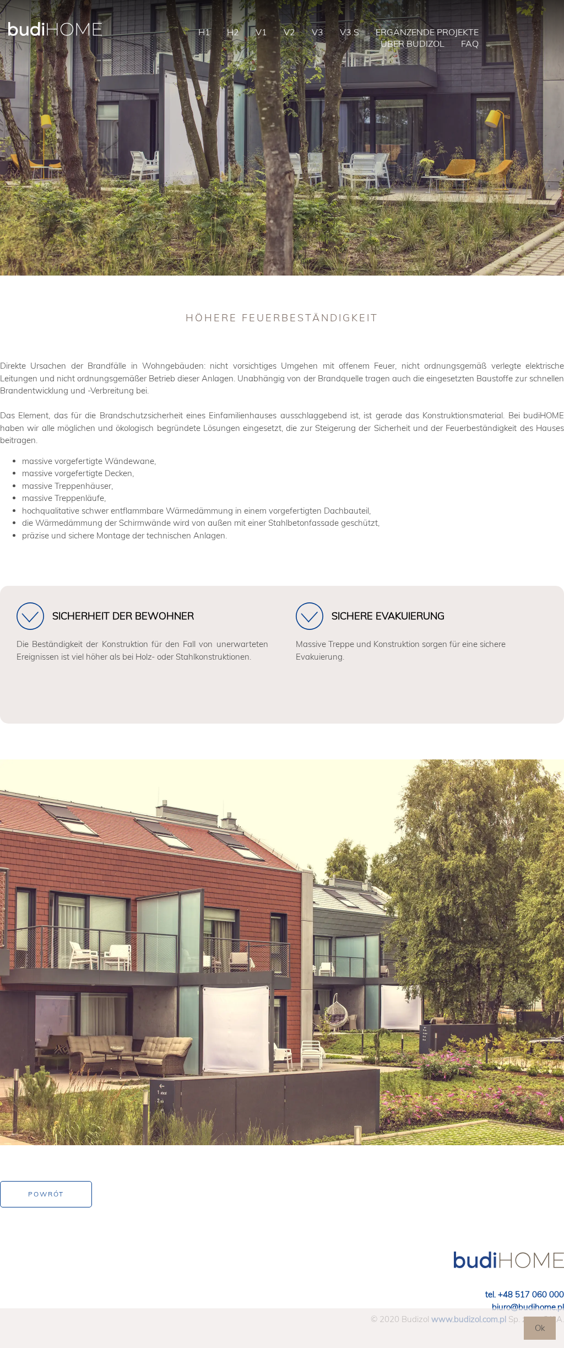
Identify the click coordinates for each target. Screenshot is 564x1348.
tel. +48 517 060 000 (524, 1294)
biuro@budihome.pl (528, 1307)
